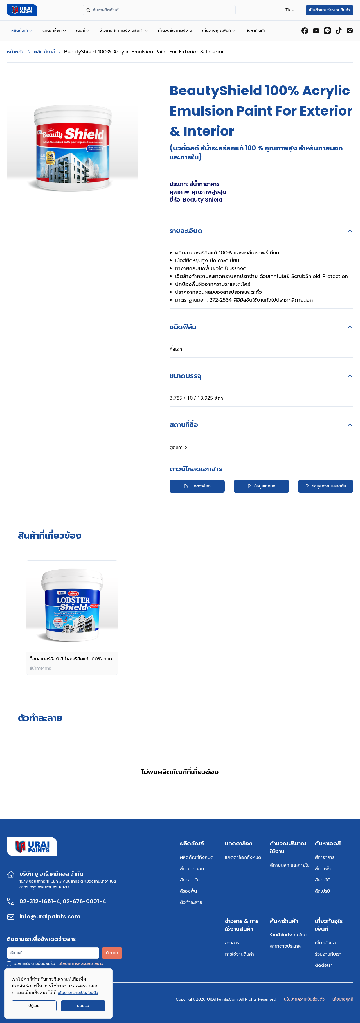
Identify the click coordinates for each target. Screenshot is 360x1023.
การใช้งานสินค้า (239, 954)
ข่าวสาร (232, 943)
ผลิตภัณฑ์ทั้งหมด (196, 857)
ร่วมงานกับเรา (328, 954)
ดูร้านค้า (176, 447)
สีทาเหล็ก (323, 868)
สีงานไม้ (322, 880)
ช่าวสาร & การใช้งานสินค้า (121, 30)
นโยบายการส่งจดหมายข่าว (80, 963)
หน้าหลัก (16, 52)
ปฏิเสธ (33, 1006)
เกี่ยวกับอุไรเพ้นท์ (216, 30)
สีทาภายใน (190, 880)
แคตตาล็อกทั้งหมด (243, 857)
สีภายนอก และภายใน (290, 865)
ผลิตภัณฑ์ (19, 30)
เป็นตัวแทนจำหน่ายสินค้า (329, 10)
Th (287, 10)
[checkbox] (9, 963)
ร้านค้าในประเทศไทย (288, 935)
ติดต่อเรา (324, 965)
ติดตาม (112, 953)
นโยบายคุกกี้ (342, 999)
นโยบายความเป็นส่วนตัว (304, 999)
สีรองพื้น (188, 891)
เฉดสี (80, 30)
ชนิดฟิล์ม (183, 326)
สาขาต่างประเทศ (285, 946)
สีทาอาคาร (324, 857)
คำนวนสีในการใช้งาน (175, 30)
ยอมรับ (83, 1006)
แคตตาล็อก (52, 30)
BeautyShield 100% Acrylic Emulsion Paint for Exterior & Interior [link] (144, 52)
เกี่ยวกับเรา (325, 943)
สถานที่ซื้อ (184, 424)
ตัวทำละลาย (191, 902)
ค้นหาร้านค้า (255, 30)
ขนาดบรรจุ (185, 375)
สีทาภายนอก (192, 868)
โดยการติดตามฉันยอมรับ (34, 963)
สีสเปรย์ (322, 891)
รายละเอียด (186, 230)
